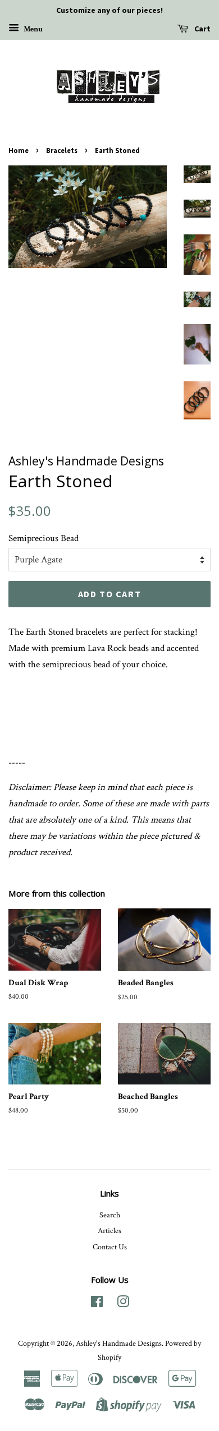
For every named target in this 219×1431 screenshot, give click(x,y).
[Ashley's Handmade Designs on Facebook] (96, 1304)
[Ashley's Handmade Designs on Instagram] (123, 1304)
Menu (32, 29)
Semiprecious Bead (43, 538)
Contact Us (110, 1246)
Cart (202, 29)
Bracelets (61, 150)
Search (109, 1215)
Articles (109, 1230)
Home (18, 150)
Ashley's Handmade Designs (119, 1343)
